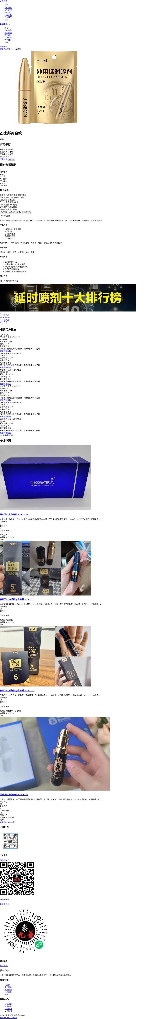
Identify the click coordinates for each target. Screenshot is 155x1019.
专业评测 (8, 990)
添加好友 (4, 860)
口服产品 (8, 15)
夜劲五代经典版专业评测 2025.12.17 (17, 690)
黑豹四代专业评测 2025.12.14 (14, 794)
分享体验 (8, 992)
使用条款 (8, 1006)
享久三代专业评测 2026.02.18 (14, 514)
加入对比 (12, 159)
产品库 (7, 985)
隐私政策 (8, 1004)
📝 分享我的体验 (7, 435)
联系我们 (8, 1009)
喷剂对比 (8, 12)
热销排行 (8, 17)
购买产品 (4, 966)
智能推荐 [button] (4, 24)
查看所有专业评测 (7, 822)
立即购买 (4, 159)
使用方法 (20, 212)
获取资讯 (4, 904)
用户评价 (28, 212)
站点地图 (8, 1011)
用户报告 (8, 987)
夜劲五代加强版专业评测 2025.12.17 (17, 599)
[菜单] (9, 24)
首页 (6, 5)
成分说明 (12, 212)
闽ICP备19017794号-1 (8, 1018)
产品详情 (4, 212)
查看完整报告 (5, 351)
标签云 (7, 994)
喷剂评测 (8, 10)
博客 (6, 20)
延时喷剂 (8, 8)
